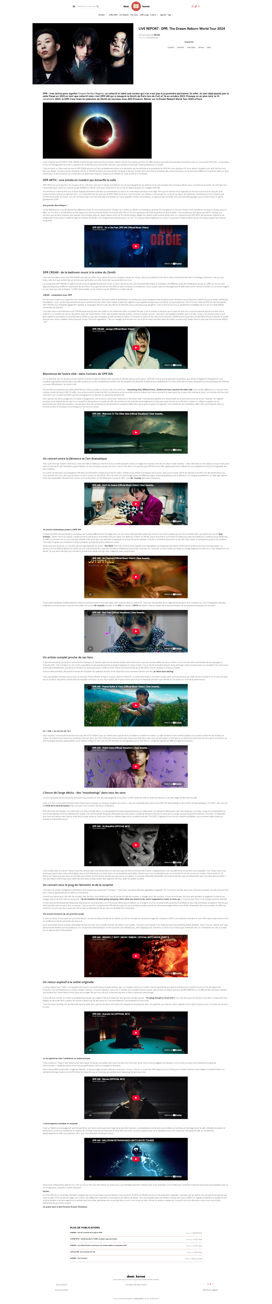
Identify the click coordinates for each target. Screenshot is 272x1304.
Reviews (101, 15)
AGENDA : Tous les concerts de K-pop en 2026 (86, 1232)
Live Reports (124, 15)
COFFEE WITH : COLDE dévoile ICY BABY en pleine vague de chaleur (93, 1239)
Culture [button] (153, 15)
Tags (169, 15)
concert (171, 47)
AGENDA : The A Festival (78, 1258)
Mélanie (157, 35)
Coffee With (113, 15)
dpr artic (180, 47)
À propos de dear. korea (136, 1284)
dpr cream (191, 47)
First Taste (134, 15)
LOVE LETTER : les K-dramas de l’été (82, 1252)
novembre (49, 99)
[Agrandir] (149, 105)
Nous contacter (61, 1290)
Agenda (163, 15)
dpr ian (201, 47)
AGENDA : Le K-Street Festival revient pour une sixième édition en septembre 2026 (98, 1245)
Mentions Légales (210, 1290)
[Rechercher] (97, 6)
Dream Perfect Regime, (91, 93)
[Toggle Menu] (74, 6)
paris (209, 47)
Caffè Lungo (144, 15)
